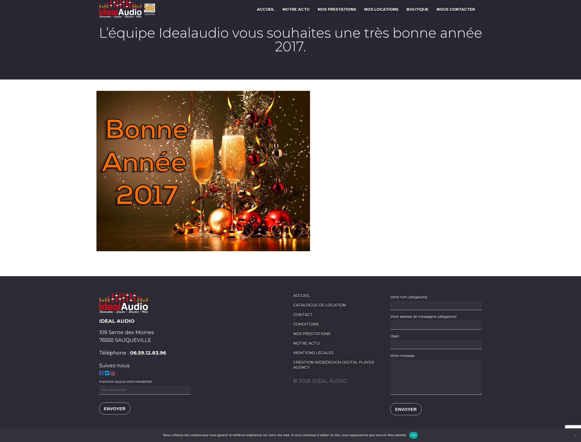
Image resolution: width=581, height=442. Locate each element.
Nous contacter (456, 9)
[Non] (575, 435)
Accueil (265, 9)
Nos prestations (337, 9)
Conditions (306, 324)
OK (413, 435)
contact (303, 314)
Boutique (417, 9)
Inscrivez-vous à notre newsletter (125, 382)
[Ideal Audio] (128, 16)
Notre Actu (296, 9)
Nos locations (381, 9)
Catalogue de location (319, 305)
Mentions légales (313, 352)
